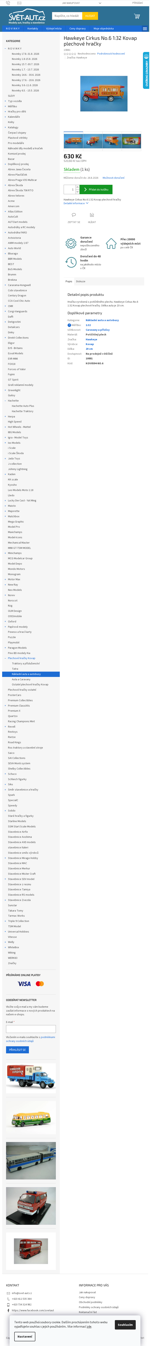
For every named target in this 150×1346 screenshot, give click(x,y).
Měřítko (12, 106)
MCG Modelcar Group (20, 558)
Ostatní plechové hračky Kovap (30, 685)
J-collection (15, 464)
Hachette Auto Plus (23, 406)
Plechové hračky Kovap (21, 658)
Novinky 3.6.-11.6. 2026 (25, 85)
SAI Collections (16, 758)
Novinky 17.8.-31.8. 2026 (25, 54)
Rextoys (13, 732)
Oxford (12, 622)
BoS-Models (15, 269)
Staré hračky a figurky (21, 816)
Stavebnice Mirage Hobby (23, 858)
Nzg (10, 606)
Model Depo (15, 564)
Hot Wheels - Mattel (19, 427)
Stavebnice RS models (21, 895)
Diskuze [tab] (80, 281)
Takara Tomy (15, 911)
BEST (11, 264)
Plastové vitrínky (18, 138)
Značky (12, 963)
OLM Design (15, 611)
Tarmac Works (16, 916)
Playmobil (13, 643)
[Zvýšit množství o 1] (77, 187)
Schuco (12, 774)
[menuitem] (12, 28)
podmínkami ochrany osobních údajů (30, 1039)
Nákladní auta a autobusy (26, 674)
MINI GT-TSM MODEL (19, 548)
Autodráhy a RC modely (21, 227)
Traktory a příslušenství (26, 664)
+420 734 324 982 (21, 1305)
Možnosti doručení (113, 178)
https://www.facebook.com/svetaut (33, 1310)
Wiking (12, 953)
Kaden (11, 474)
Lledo (11, 495)
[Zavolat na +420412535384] (12, 3)
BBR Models (15, 259)
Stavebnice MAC (17, 863)
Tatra (15, 669)
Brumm (12, 275)
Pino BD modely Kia (19, 653)
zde (89, 1326)
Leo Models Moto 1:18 (20, 490)
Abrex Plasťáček (17, 175)
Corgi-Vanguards (17, 311)
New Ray (13, 585)
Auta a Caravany (21, 679)
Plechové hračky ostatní (22, 690)
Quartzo (13, 716)
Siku (10, 784)
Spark (11, 795)
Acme (11, 201)
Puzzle (12, 637)
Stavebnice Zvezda (19, 900)
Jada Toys (14, 459)
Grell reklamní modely (20, 385)
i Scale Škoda (16, 453)
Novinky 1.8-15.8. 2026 (24, 59)
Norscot (12, 601)
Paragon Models (17, 648)
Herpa (11, 417)
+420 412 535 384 (21, 1299)
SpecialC (13, 800)
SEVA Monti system (19, 763)
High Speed (14, 422)
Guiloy (11, 395)
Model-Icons (15, 537)
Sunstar (12, 905)
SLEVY (11, 96)
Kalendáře (14, 117)
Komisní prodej (17, 154)
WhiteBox (13, 947)
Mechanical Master (19, 543)
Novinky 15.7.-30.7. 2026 (25, 64)
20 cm (89, 349)
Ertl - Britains (15, 348)
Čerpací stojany (17, 133)
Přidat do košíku (98, 189)
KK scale (13, 480)
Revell (11, 727)
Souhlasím (125, 1325)
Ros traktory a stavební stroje (25, 748)
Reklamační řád (88, 1312)
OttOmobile (15, 616)
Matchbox (13, 516)
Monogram (14, 574)
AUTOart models (18, 222)
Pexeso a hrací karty (20, 632)
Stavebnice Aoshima (20, 837)
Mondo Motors (16, 569)
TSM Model (14, 926)
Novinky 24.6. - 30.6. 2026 (26, 75)
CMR (10, 306)
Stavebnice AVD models (22, 842)
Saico (11, 753)
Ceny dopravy (87, 1297)
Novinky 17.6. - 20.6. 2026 (26, 80)
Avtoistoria (14, 238)
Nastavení (25, 1336)
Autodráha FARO (17, 233)
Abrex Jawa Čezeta (19, 169)
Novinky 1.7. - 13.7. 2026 (25, 70)
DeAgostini (14, 322)
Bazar (11, 159)
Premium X (14, 711)
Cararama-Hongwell (19, 285)
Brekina (12, 280)
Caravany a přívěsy (98, 330)
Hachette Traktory (22, 411)
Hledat (90, 15)
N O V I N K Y (14, 49)
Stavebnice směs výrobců (23, 853)
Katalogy (13, 127)
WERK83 (12, 958)
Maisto (12, 506)
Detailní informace (74, 203)
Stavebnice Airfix (18, 832)
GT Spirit (13, 380)
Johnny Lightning (18, 469)
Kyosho (12, 485)
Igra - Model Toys (18, 438)
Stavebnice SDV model (21, 879)
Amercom (13, 206)
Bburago (13, 254)
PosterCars (14, 695)
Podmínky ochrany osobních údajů (99, 1307)
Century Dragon (17, 296)
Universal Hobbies (18, 932)
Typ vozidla (15, 101)
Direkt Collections (18, 338)
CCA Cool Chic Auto (19, 301)
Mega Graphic (16, 522)
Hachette (13, 401)
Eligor (11, 343)
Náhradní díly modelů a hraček (25, 148)
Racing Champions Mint (21, 721)
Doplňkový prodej (18, 164)
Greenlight (14, 390)
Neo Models (15, 590)
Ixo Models (14, 443)
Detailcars (14, 327)
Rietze (12, 737)
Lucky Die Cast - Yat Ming (22, 501)
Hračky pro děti (17, 112)
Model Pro (14, 527)
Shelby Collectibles (19, 769)
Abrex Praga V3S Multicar (22, 180)
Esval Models (15, 353)
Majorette (14, 511)
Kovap (90, 344)
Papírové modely (18, 627)
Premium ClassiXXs (19, 706)
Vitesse (12, 937)
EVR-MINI (13, 359)
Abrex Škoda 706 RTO (20, 190)
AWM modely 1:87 (18, 243)
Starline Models (17, 821)
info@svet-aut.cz (22, 1293)
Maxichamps (15, 532)
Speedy (12, 806)
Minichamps (15, 553)
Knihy (11, 122)
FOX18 (11, 364)
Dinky (11, 332)
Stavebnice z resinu (19, 884)
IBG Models (14, 432)
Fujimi (11, 374)
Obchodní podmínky (90, 1302)
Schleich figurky (17, 779)
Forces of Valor (17, 369)
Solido (11, 811)
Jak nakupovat (71, 3)
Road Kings (14, 742)
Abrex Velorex (16, 196)
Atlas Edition (15, 212)
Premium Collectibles (20, 700)
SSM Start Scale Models (22, 827)
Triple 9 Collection (18, 921)
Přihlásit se (17, 1049)
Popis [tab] (69, 281)
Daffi (10, 317)
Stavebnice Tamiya (19, 890)
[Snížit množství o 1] (77, 191)
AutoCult (13, 217)
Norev (11, 595)
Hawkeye (91, 340)
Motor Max (14, 579)
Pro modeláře (16, 143)
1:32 (88, 325)
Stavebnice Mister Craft (22, 874)
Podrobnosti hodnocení (111, 54)
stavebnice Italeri (18, 848)
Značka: (77, 58)
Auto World (14, 248)
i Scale (12, 448)
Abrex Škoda (15, 185)
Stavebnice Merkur (19, 869)
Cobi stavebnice (17, 290)
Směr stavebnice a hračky (23, 790)
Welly (11, 942)
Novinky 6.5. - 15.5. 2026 (25, 91)
